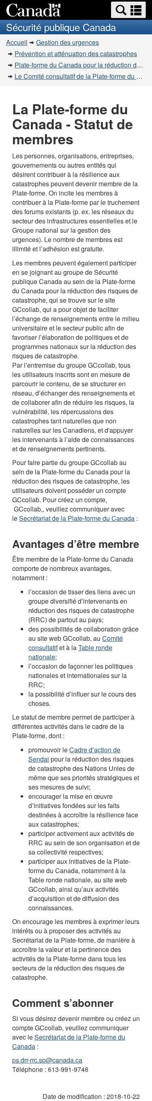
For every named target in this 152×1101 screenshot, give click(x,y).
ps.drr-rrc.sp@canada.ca (47, 1060)
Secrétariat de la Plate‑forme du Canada (77, 518)
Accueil (17, 42)
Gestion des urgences (67, 42)
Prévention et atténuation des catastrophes (76, 53)
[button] (128, 10)
